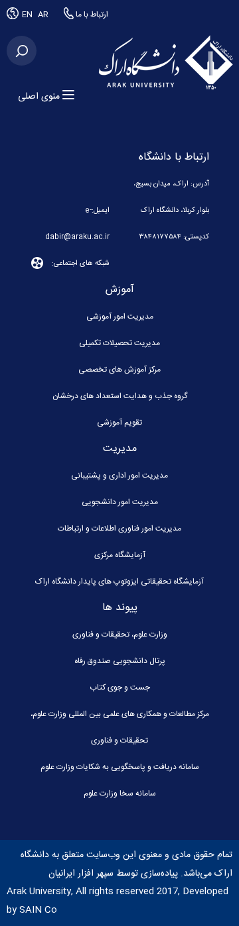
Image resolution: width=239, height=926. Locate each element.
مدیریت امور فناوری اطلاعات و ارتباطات (119, 528)
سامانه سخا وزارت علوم (120, 793)
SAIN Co (38, 910)
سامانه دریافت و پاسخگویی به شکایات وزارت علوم (119, 767)
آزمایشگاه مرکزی (119, 555)
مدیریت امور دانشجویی (120, 502)
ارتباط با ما (91, 14)
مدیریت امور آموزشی (119, 316)
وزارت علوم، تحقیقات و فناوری (119, 634)
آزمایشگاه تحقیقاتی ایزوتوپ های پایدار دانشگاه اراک (119, 581)
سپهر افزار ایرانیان (81, 874)
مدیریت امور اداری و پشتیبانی (119, 475)
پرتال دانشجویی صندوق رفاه (119, 661)
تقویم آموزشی (119, 422)
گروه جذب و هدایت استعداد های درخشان (119, 396)
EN (28, 14)
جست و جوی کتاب (120, 687)
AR (43, 14)
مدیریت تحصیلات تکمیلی (119, 343)
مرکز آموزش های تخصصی (119, 369)
